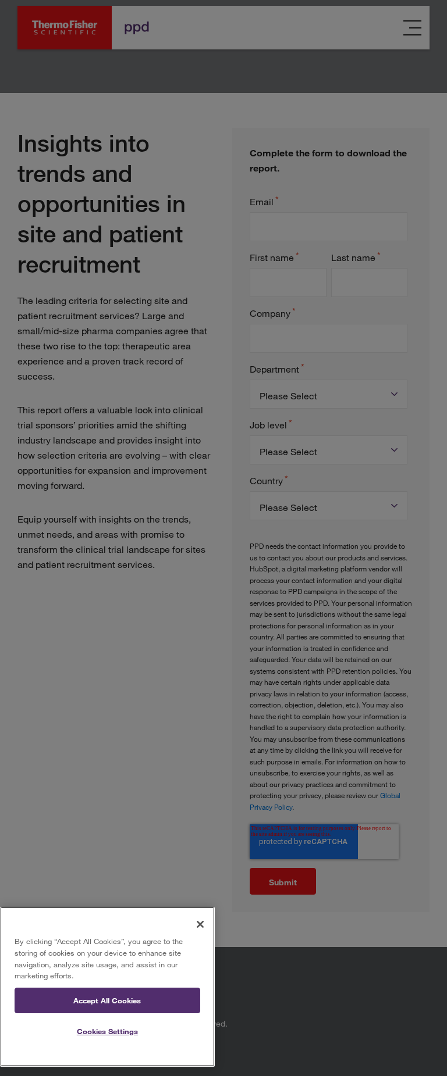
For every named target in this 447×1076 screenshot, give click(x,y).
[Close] (200, 924)
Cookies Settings (107, 1031)
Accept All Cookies (107, 1000)
